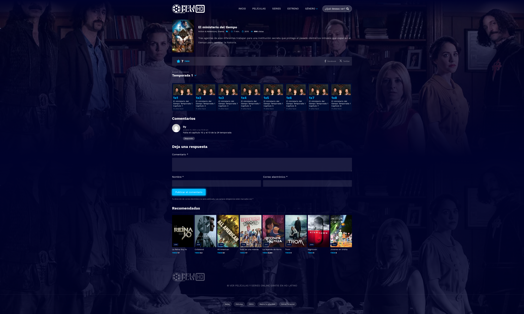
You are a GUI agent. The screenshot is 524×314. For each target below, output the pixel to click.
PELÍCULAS (259, 8)
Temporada (182, 74)
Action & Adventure (207, 31)
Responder (189, 138)
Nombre (178, 176)
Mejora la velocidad (267, 304)
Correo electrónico (275, 176)
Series (227, 304)
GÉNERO (310, 8)
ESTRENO (293, 8)
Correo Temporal (288, 304)
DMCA (251, 304)
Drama (221, 31)
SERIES (276, 8)
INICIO (242, 8)
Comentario (180, 154)
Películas (239, 304)
